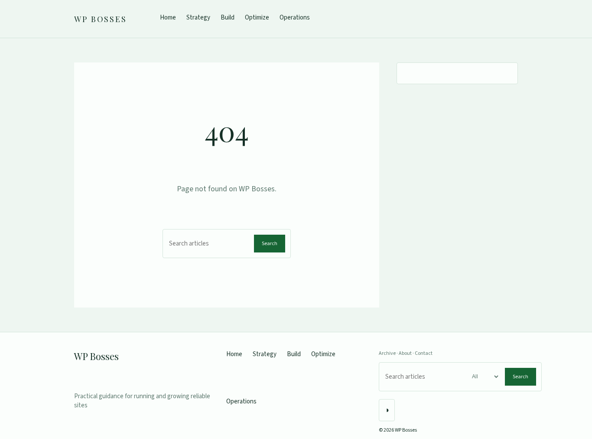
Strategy (198, 17)
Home (168, 17)
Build (227, 17)
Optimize (257, 17)
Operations (295, 17)
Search (269, 243)
